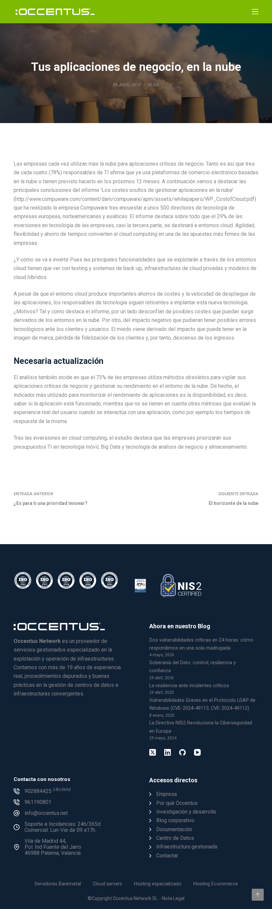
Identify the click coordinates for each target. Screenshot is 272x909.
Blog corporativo (175, 820)
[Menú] (255, 11)
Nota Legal (173, 898)
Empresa (166, 794)
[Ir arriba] (258, 895)
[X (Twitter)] (152, 752)
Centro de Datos (175, 838)
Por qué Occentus (177, 803)
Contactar (167, 855)
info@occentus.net (46, 813)
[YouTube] (197, 752)
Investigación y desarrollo (186, 812)
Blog (153, 84)
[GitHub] (182, 752)
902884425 (48, 791)
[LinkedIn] (167, 752)
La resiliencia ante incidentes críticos (189, 685)
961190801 (38, 802)
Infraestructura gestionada (186, 846)
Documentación (174, 829)
